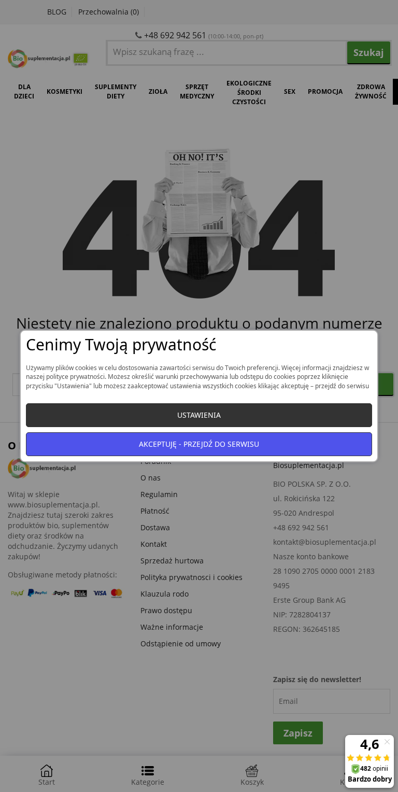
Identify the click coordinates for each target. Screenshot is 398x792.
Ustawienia (199, 415)
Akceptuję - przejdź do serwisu (199, 444)
